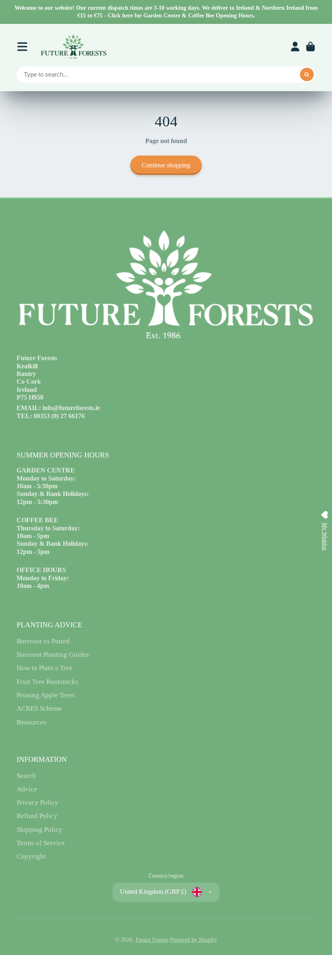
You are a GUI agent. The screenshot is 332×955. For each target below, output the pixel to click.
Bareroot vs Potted (43, 641)
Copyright (31, 856)
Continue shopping (166, 165)
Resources (31, 722)
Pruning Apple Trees (46, 695)
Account (295, 46)
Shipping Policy (39, 829)
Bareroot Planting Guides (53, 654)
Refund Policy (37, 816)
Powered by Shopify (193, 940)
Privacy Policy (37, 802)
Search (26, 776)
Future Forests (152, 940)
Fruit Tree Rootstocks (47, 682)
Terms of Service (41, 843)
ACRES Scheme (39, 708)
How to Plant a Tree (44, 668)
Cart (310, 46)
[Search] (307, 74)
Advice (27, 789)
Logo (73, 46)
